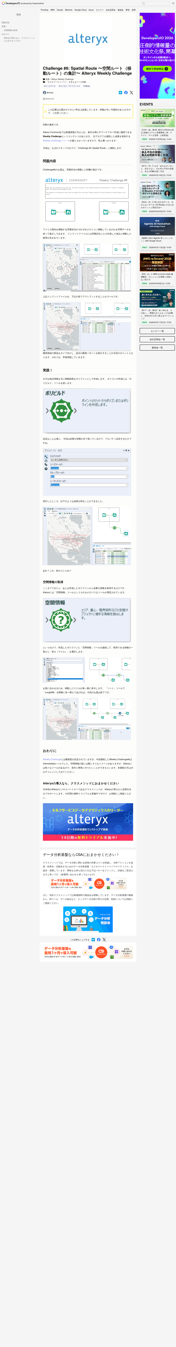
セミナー (100, 9)
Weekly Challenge (52, 759)
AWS (52, 9)
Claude (60, 9)
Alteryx (87, 86)
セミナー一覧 (157, 331)
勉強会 (120, 9)
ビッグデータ (50, 86)
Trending (44, 9)
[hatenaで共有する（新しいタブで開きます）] (120, 92)
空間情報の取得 (10, 30)
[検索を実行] (144, 3)
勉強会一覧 (157, 347)
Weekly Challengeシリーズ (56, 140)
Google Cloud (80, 9)
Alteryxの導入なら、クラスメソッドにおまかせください (19, 39)
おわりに (5, 34)
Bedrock (68, 9)
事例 (128, 9)
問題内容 (5, 22)
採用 (134, 9)
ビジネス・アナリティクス (70, 86)
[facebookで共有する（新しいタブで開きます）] (126, 92)
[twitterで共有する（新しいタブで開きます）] (131, 92)
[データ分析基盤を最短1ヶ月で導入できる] (88, 952)
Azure (91, 9)
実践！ (4, 26)
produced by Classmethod (32, 3)
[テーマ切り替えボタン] (173, 3)
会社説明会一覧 (157, 339)
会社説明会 (111, 9)
